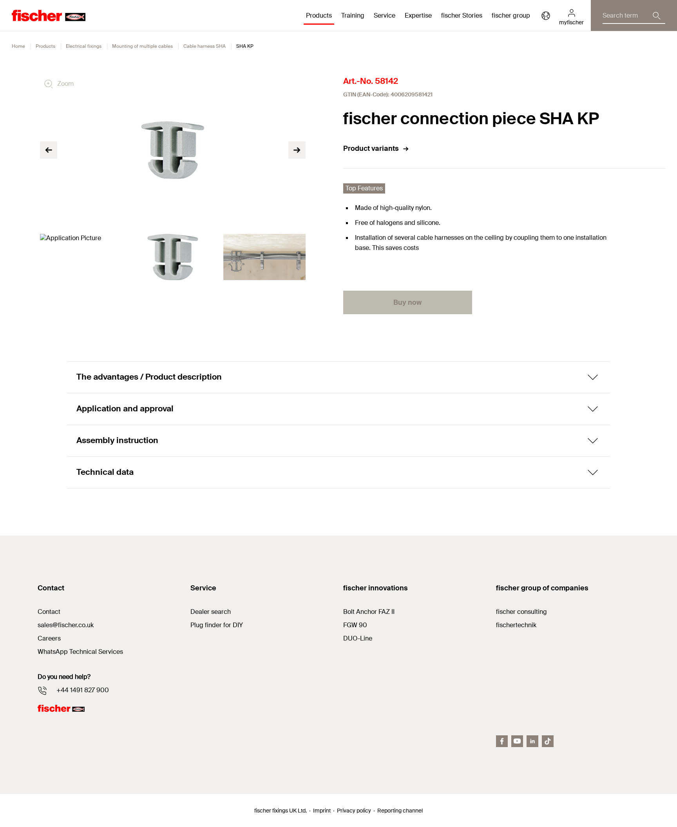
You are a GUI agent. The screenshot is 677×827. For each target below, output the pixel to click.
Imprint (322, 810)
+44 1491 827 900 (82, 690)
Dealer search (210, 612)
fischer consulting (521, 612)
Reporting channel (400, 810)
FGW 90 (355, 625)
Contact (49, 612)
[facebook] (502, 741)
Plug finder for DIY (216, 625)
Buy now (407, 302)
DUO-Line (357, 638)
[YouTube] (517, 741)
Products (45, 46)
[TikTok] (548, 741)
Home (18, 46)
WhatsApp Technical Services (80, 652)
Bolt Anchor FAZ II (369, 612)
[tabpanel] (81, 257)
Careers (49, 638)
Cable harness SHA (204, 46)
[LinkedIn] (532, 741)
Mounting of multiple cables (142, 46)
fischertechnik (516, 625)
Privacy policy (354, 810)
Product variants (371, 148)
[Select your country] (545, 15)
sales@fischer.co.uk (66, 625)
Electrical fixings (83, 46)
